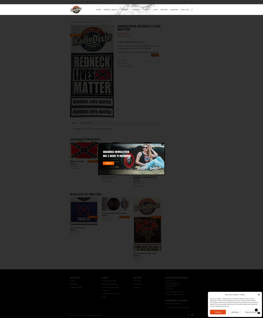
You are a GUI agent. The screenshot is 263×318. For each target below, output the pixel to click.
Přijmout (218, 312)
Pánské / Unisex (110, 10)
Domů (98, 10)
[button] (259, 295)
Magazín (174, 10)
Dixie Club (185, 10)
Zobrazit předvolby (252, 312)
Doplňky (136, 10)
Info (147, 10)
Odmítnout (235, 312)
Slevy (155, 10)
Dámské (125, 10)
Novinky (164, 10)
